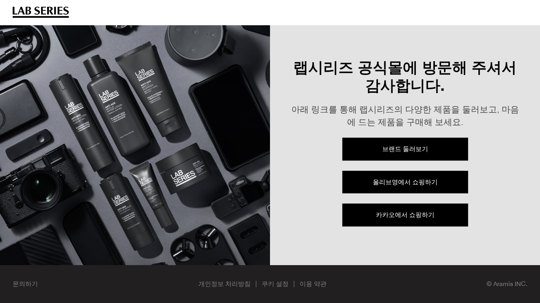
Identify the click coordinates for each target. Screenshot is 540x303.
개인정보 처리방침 (224, 283)
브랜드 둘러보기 (405, 148)
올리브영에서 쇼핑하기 (405, 181)
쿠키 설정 (275, 283)
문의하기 (25, 283)
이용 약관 (313, 283)
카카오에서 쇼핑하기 (405, 214)
